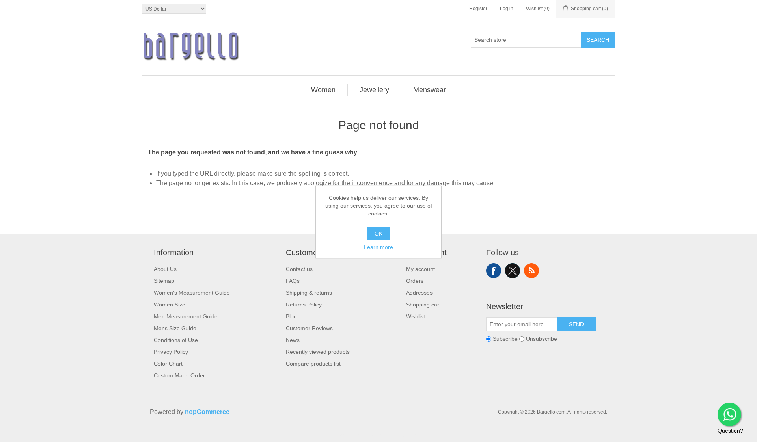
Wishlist (415, 316)
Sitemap (164, 281)
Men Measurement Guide (186, 316)
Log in (506, 8)
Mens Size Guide (175, 328)
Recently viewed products (318, 352)
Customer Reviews (309, 328)
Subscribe (505, 339)
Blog (291, 316)
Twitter (512, 270)
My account (420, 269)
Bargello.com (366, 435)
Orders (414, 281)
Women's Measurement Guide (192, 293)
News (293, 340)
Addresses (419, 293)
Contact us (299, 269)
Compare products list (313, 363)
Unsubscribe (541, 339)
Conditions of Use (176, 340)
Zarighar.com (407, 435)
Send (576, 324)
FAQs (293, 281)
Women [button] (323, 90)
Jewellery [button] (374, 90)
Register (478, 8)
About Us (165, 269)
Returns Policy (304, 304)
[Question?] (729, 414)
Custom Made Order (179, 375)
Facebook (493, 270)
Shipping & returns (309, 293)
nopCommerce (207, 412)
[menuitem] (323, 90)
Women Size (169, 304)
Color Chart (168, 363)
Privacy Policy (171, 352)
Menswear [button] (429, 90)
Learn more (378, 247)
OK (378, 233)
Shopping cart (423, 304)
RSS (531, 270)
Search (598, 40)
